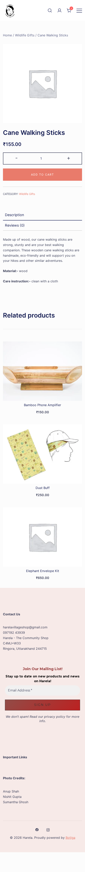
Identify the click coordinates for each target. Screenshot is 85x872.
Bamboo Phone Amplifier (42, 405)
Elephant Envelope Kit (42, 571)
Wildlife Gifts (24, 35)
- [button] (16, 158)
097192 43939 (14, 633)
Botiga (70, 838)
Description (14, 215)
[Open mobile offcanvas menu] (79, 10)
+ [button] (68, 158)
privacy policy (54, 717)
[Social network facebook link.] (37, 829)
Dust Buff (43, 488)
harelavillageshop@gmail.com (25, 627)
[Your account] (59, 10)
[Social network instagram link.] (48, 829)
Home (7, 35)
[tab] (42, 215)
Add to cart (42, 174)
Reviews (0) (15, 225)
